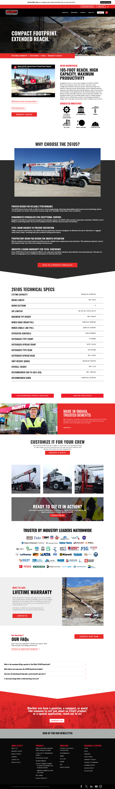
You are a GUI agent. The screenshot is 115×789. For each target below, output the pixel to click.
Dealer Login (88, 771)
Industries (74, 12)
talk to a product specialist (57, 265)
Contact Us (101, 6)
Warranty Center (90, 759)
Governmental (65, 753)
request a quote (24, 114)
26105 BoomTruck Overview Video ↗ (25, 101)
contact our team (89, 636)
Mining (62, 756)
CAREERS (14, 757)
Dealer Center (89, 768)
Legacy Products (41, 778)
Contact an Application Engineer (25, 649)
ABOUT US (14, 748)
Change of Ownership (91, 762)
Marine (62, 761)
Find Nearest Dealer (87, 6)
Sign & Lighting (65, 767)
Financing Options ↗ (19, 108)
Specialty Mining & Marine (44, 763)
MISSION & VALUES (17, 751)
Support (82, 12)
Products (65, 12)
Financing (87, 754)
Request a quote (57, 452)
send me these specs (82, 395)
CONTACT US (15, 759)
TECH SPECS (34, 56)
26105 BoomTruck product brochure (32, 395)
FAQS (43, 56)
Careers (100, 12)
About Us (91, 12)
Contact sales (57, 515)
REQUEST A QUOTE (55, 56)
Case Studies (88, 757)
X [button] (113, 2)
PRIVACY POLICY (16, 762)
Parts (86, 751)
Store (86, 748)
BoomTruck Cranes (42, 758)
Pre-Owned (39, 775)
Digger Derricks (41, 761)
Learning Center (89, 765)
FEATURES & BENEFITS (19, 56)
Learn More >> (67, 427)
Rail (61, 764)
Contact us (22, 616)
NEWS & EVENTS (16, 754)
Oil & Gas (63, 759)
